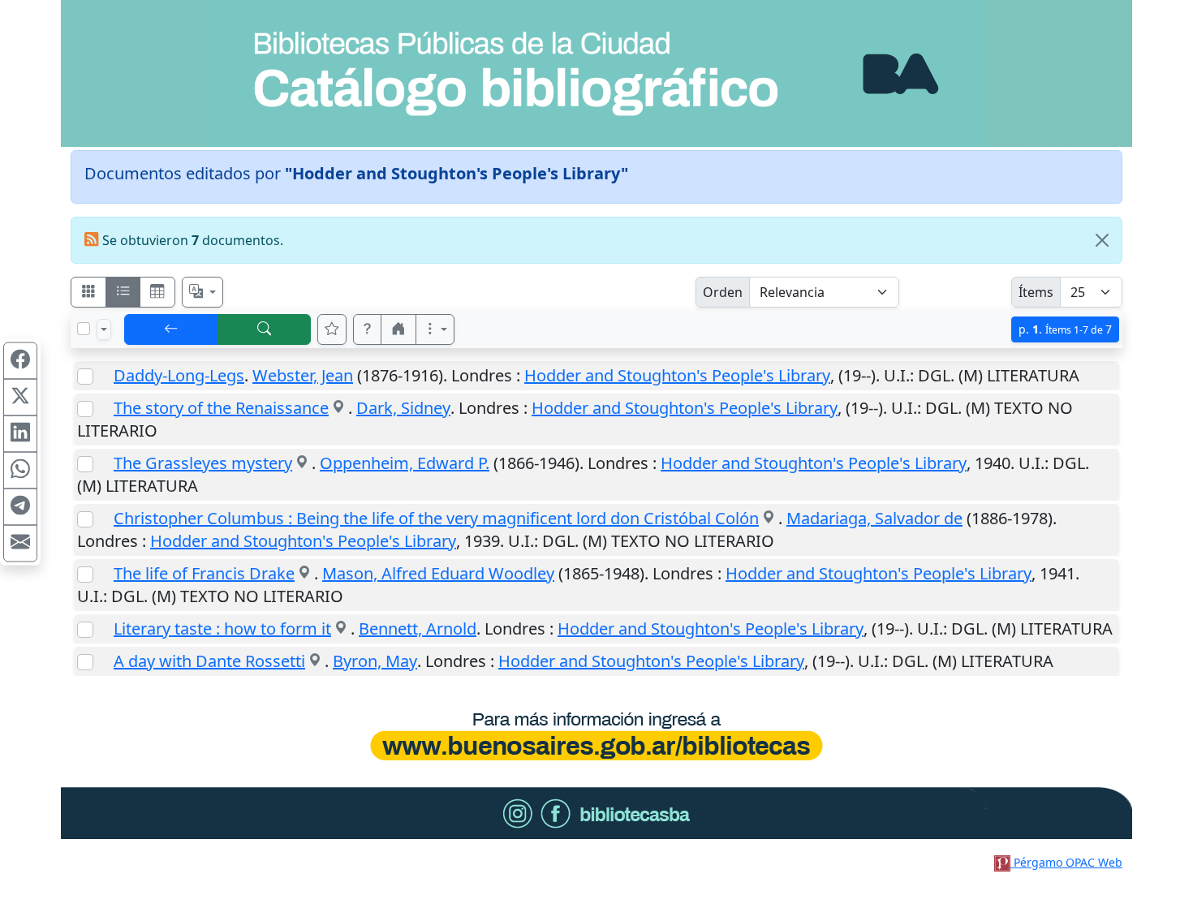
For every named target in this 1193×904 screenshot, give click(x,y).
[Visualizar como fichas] (88, 292)
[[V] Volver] (171, 329)
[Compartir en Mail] (20, 543)
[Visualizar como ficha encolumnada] (123, 292)
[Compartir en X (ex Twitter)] (20, 397)
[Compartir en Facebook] (20, 361)
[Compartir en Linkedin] (20, 434)
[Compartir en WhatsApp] (20, 470)
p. (1065, 329)
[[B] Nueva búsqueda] (264, 329)
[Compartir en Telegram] (20, 507)
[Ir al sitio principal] (596, 73)
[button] (367, 329)
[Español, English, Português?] (203, 292)
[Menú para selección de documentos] (104, 329)
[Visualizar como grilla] (157, 292)
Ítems (1036, 292)
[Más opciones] (435, 329)
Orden (723, 292)
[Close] (1102, 240)
